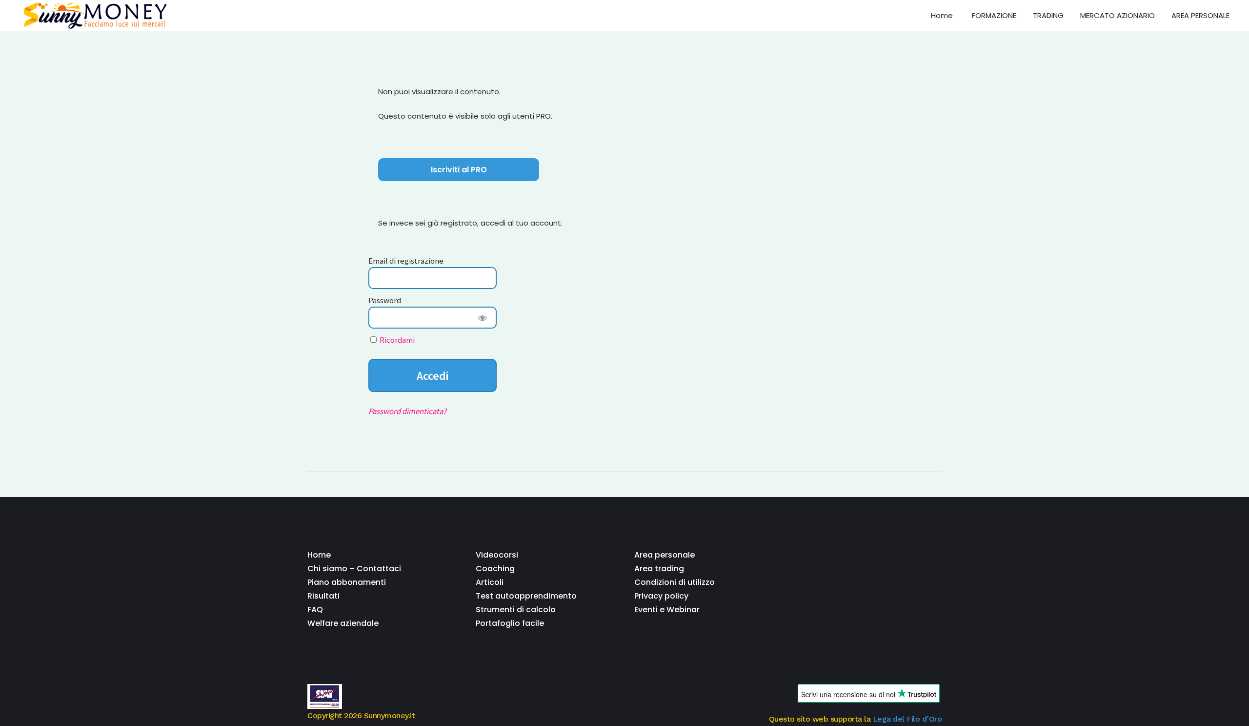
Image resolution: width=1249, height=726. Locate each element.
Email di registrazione (405, 260)
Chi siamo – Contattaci (354, 568)
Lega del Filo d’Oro (907, 719)
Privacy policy (661, 596)
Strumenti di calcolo (516, 609)
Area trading (659, 568)
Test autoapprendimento (526, 596)
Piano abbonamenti (346, 582)
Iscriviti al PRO (459, 169)
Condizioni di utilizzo (674, 582)
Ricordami (396, 339)
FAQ (315, 609)
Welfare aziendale (343, 623)
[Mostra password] (482, 318)
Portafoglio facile (510, 623)
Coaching (495, 568)
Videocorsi (497, 554)
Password (384, 300)
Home (319, 554)
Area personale (664, 554)
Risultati (323, 596)
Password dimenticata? (407, 411)
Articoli (490, 582)
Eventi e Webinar (667, 609)
